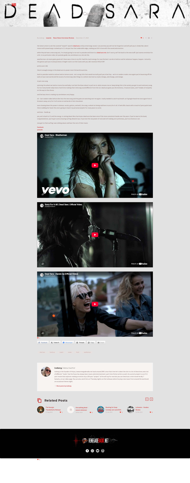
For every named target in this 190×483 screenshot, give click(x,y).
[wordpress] (102, 450)
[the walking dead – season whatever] (71, 410)
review (69, 352)
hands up (52, 352)
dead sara (76, 46)
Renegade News (135, 5)
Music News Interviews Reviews (63, 38)
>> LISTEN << (177, 5)
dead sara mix (101, 53)
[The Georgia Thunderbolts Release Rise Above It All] (41, 410)
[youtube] (97, 450)
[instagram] (92, 450)
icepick (61, 352)
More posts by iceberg (64, 386)
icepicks (48, 38)
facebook (40, 127)
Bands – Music (162, 5)
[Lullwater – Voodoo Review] (131, 410)
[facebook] (87, 450)
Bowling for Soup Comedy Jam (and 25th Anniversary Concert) (113, 409)
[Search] (186, 4)
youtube (40, 130)
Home (122, 5)
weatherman (87, 352)
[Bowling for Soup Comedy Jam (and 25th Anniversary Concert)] (101, 410)
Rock (77, 352)
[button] (146, 399)
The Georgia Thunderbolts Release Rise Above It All (53, 409)
